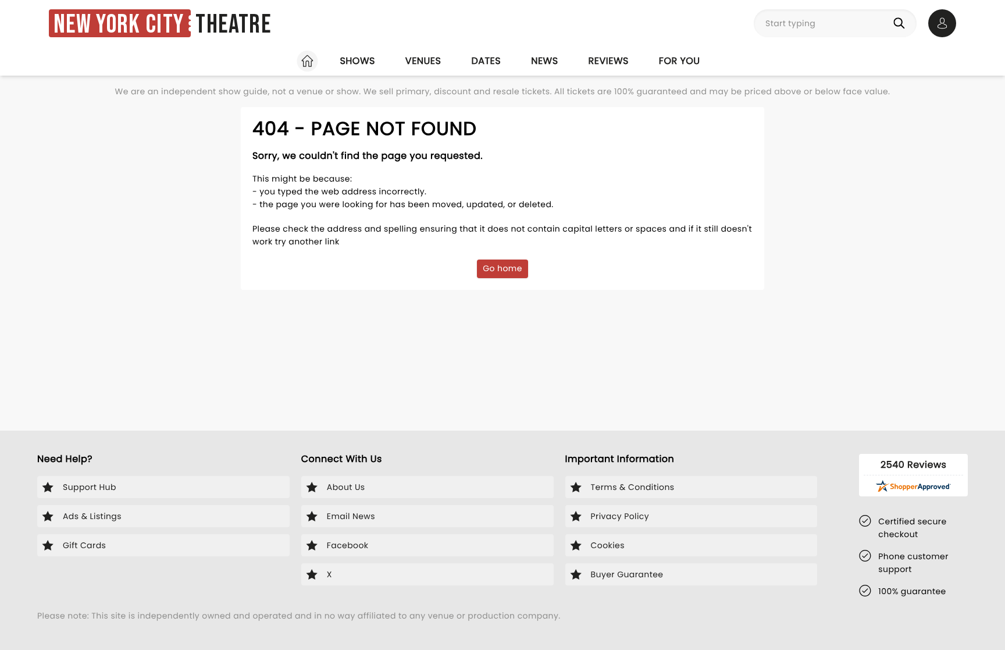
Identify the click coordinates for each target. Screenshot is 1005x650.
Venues (423, 61)
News (544, 61)
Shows (357, 61)
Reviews (609, 61)
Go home (502, 268)
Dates (486, 61)
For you (679, 61)
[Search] (901, 23)
